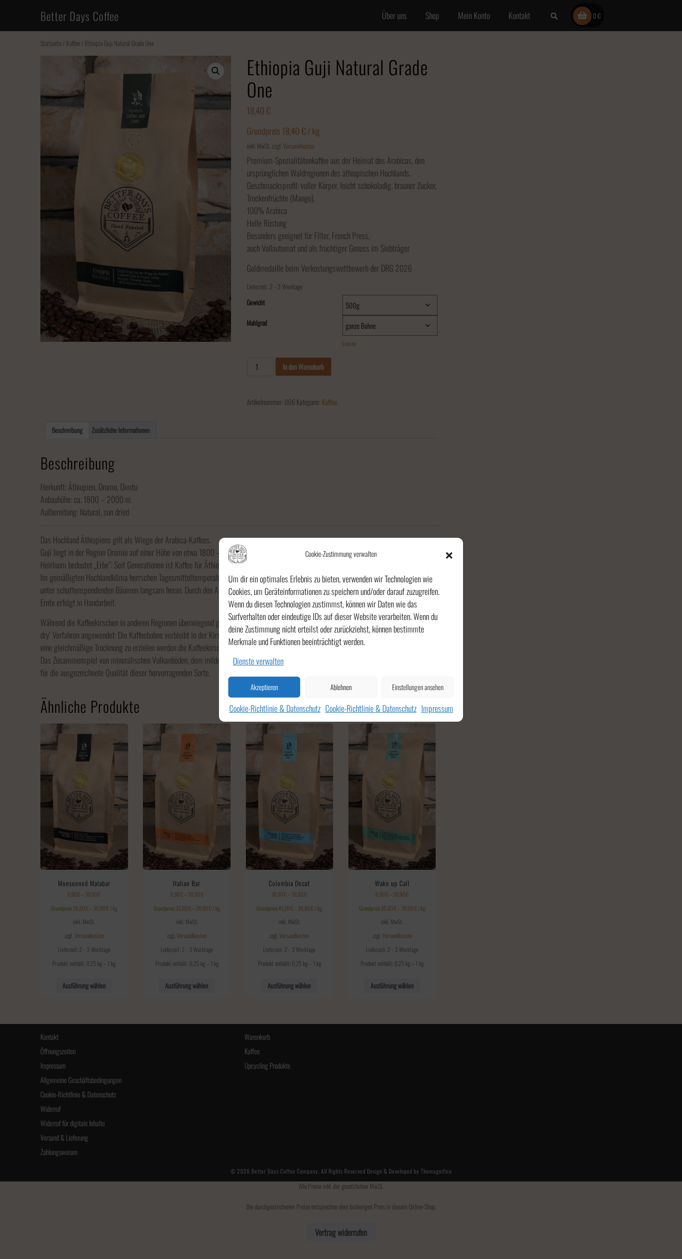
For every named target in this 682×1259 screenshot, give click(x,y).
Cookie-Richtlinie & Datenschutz (275, 708)
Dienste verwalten (258, 661)
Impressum (437, 708)
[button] (449, 554)
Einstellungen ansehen (418, 687)
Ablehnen (341, 687)
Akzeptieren (264, 687)
